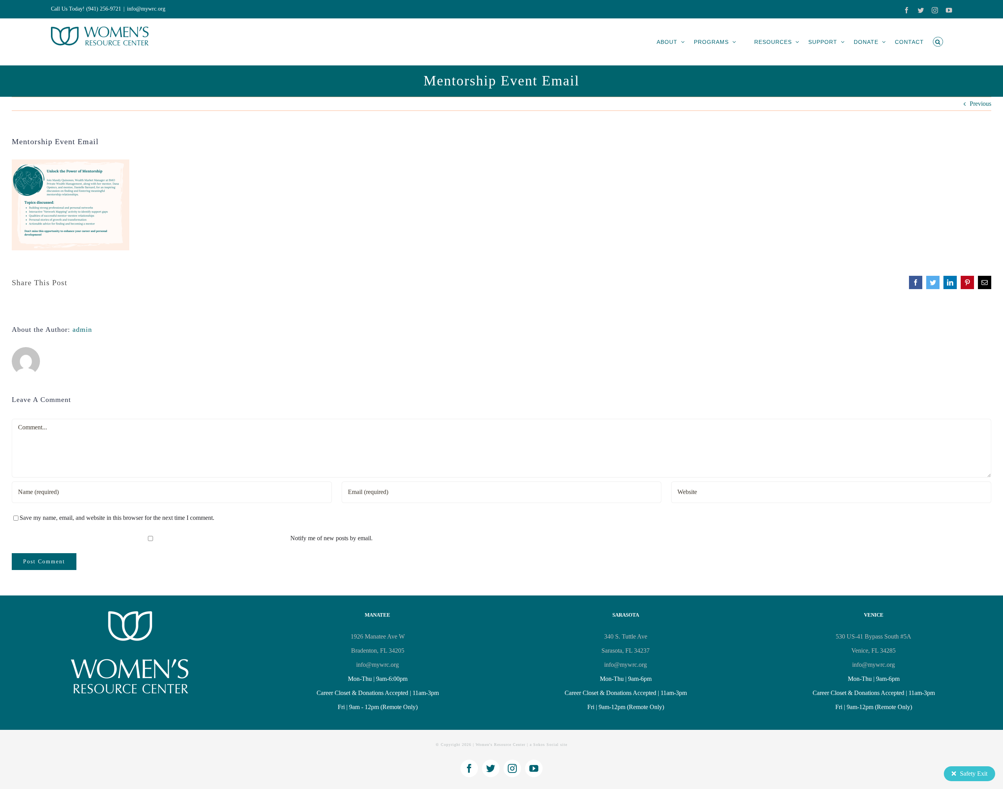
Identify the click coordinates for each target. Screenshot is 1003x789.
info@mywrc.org (146, 9)
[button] (938, 41)
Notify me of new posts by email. (331, 538)
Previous (980, 103)
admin (82, 329)
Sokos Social (546, 744)
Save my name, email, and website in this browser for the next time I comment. (117, 517)
